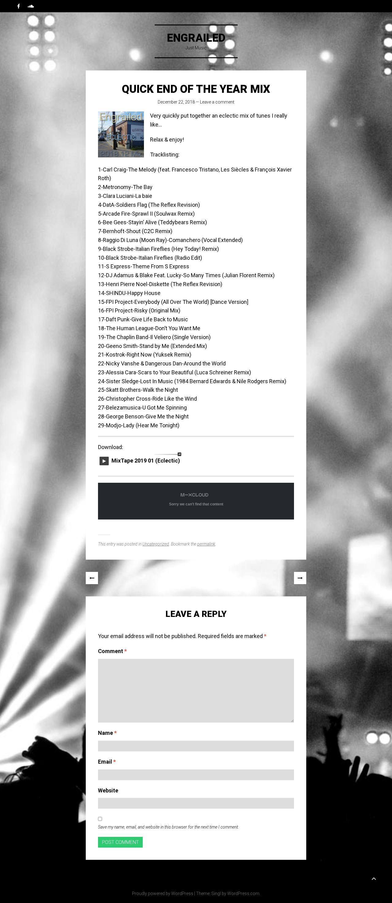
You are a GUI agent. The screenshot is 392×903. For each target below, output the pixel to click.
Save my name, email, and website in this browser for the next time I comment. (168, 827)
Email (107, 761)
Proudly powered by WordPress (162, 893)
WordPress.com (243, 893)
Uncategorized (155, 544)
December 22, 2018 (176, 102)
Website (108, 790)
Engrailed (196, 38)
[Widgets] (374, 878)
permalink (206, 544)
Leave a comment (217, 102)
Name (107, 733)
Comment (112, 651)
